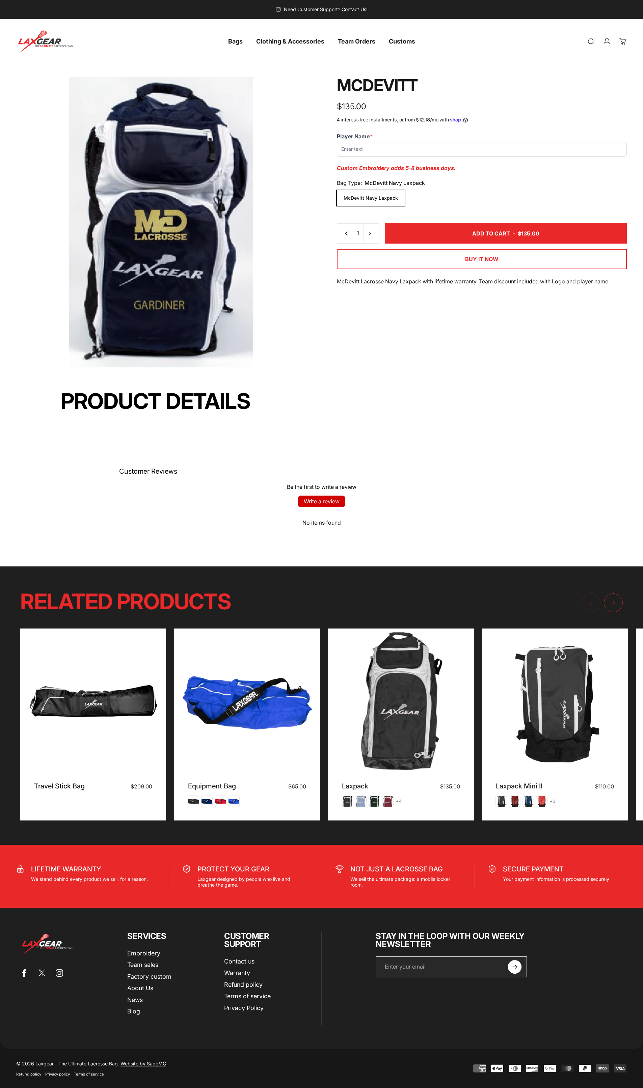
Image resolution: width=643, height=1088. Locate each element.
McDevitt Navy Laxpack (371, 198)
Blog (133, 1011)
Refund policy (243, 984)
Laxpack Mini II (519, 786)
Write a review (322, 501)
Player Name (355, 136)
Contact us (239, 961)
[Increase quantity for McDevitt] (371, 233)
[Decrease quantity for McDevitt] (345, 233)
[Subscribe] (514, 967)
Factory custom (149, 976)
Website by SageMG (143, 1063)
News (135, 999)
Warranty (237, 972)
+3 (553, 801)
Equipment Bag (212, 786)
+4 (399, 801)
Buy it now (482, 259)
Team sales (142, 964)
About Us (140, 988)
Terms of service (247, 996)
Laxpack (355, 786)
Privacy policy (57, 1074)
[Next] (613, 602)
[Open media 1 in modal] (161, 222)
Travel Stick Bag (59, 786)
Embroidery (143, 953)
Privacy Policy (244, 1007)
